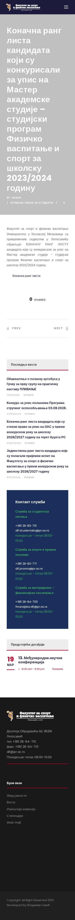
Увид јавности (17, 795)
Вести (11, 802)
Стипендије (15, 816)
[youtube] (14, 910)
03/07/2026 (14, 443)
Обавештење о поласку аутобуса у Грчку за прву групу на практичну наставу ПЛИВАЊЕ (33, 384)
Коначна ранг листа (26, 276)
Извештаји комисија (21, 809)
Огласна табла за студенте (31, 203)
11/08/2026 (13, 395)
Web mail (14, 822)
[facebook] (8, 910)
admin (16, 198)
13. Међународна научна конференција (40, 660)
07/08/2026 (14, 413)
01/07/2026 (13, 477)
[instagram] (21, 910)
